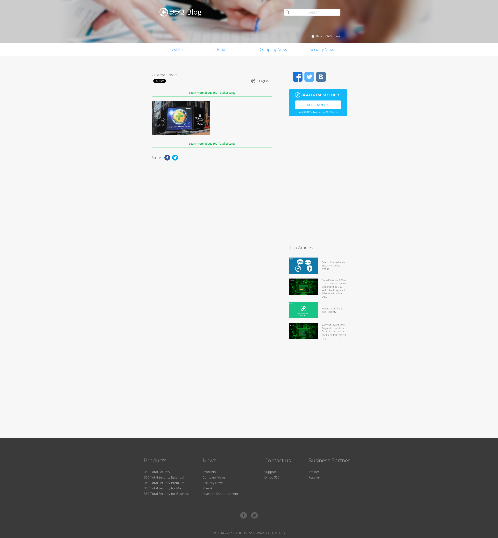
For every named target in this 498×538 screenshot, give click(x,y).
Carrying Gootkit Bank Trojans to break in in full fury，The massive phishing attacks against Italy (334, 331)
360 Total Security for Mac (163, 488)
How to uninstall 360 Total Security (332, 310)
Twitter (309, 77)
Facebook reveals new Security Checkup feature (333, 266)
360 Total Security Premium (164, 483)
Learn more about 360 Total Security (212, 92)
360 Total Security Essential (164, 477)
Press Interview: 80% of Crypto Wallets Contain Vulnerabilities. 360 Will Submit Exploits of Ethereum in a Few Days (334, 288)
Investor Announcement (220, 494)
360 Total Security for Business (166, 494)
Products (224, 49)
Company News (273, 49)
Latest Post (176, 49)
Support (270, 472)
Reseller (314, 477)
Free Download (318, 105)
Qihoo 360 (271, 477)
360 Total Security (157, 472)
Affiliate (314, 472)
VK (321, 77)
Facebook (297, 77)
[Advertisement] (318, 182)
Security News (322, 49)
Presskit (209, 488)
